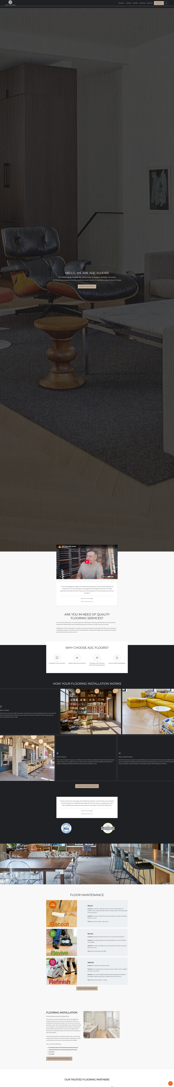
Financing (142, 3)
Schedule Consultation (87, 286)
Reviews (129, 3)
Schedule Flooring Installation (87, 786)
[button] (122, 3)
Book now (159, 3)
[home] (10, 3)
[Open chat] (170, 1083)
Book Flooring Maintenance (87, 988)
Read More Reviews (87, 601)
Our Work (135, 3)
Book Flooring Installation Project (59, 1058)
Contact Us (149, 3)
